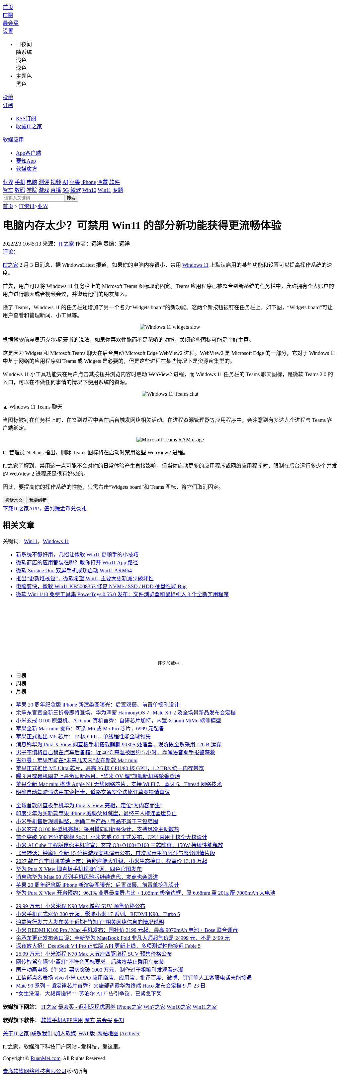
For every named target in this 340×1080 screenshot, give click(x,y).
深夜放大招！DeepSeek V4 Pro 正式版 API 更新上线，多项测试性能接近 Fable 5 (108, 946)
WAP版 (86, 1033)
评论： (11, 252)
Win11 (104, 190)
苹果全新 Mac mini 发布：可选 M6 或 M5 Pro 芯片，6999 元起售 (90, 728)
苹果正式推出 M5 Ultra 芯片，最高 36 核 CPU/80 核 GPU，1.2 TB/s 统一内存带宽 (110, 768)
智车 (8, 190)
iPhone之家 (129, 1007)
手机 (20, 182)
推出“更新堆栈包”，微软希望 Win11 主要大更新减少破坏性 (85, 578)
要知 (119, 1020)
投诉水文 (14, 500)
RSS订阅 (26, 118)
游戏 (44, 190)
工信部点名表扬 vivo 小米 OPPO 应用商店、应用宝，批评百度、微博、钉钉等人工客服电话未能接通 (134, 978)
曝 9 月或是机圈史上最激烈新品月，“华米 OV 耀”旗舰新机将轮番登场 (98, 776)
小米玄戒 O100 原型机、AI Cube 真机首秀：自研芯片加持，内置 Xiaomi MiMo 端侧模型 (118, 720)
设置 (8, 31)
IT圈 (8, 15)
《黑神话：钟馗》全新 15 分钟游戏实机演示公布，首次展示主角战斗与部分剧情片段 (115, 853)
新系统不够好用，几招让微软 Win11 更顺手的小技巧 (77, 554)
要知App (26, 161)
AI (65, 182)
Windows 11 (195, 265)
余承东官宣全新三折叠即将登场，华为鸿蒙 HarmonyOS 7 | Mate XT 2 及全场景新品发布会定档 (126, 712)
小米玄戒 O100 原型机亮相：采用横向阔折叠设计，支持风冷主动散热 (97, 829)
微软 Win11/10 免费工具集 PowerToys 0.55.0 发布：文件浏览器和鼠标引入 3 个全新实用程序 (122, 594)
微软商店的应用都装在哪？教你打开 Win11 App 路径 (77, 562)
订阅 (8, 105)
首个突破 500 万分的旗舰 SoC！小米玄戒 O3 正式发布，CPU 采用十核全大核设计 (111, 837)
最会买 (11, 23)
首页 (8, 7)
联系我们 (41, 1033)
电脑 (32, 182)
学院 (32, 190)
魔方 (89, 1020)
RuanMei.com (45, 1058)
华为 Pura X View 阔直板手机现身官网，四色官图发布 (79, 869)
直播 (55, 190)
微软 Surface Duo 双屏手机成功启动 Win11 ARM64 (74, 570)
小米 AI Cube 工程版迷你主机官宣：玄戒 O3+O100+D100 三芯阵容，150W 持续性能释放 (119, 845)
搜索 (71, 198)
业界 (8, 182)
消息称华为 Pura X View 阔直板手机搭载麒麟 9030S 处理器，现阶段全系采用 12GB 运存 (118, 744)
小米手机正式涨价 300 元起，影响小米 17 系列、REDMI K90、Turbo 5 (98, 914)
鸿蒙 (102, 182)
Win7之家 (154, 1007)
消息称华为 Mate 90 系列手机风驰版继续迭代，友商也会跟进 (87, 877)
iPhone (88, 182)
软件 (114, 182)
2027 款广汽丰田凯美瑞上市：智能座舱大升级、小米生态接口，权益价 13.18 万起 (111, 861)
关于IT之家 (16, 1033)
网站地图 (108, 1033)
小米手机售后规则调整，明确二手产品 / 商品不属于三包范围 (87, 821)
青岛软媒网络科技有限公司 (34, 1071)
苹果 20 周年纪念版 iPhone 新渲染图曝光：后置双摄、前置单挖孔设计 (97, 705)
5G (65, 190)
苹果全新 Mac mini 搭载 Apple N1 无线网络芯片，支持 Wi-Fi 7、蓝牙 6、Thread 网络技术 (119, 784)
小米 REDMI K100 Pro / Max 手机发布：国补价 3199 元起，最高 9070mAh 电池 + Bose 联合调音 (127, 930)
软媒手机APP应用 (62, 1020)
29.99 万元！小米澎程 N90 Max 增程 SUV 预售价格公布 (80, 906)
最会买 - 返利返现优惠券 (87, 1007)
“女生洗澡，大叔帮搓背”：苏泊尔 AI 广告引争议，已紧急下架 (89, 993)
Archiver (130, 1033)
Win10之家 (179, 1007)
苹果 (74, 182)
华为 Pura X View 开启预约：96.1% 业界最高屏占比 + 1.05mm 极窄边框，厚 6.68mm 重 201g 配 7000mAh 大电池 (145, 893)
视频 (55, 182)
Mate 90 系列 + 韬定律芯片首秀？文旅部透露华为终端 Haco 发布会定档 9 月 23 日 (111, 986)
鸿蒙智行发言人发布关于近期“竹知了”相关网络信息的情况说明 (90, 922)
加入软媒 (65, 1033)
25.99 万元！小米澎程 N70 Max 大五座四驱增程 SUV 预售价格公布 (94, 954)
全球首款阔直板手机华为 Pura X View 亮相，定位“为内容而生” (89, 805)
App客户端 (28, 153)
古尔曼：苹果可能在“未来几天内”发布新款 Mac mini (76, 760)
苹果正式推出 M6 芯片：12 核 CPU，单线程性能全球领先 (83, 736)
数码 (20, 190)
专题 (118, 190)
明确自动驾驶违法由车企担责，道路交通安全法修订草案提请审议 (93, 792)
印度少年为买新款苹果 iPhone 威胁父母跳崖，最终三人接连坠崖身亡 (96, 813)
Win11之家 (205, 1007)
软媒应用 (13, 139)
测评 (44, 182)
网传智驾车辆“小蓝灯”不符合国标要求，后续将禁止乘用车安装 (90, 962)
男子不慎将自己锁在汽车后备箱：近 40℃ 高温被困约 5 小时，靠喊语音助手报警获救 (115, 752)
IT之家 (66, 244)
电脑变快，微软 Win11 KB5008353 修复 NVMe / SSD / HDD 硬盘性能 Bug (101, 586)
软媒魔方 (26, 169)
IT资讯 (27, 206)
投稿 (8, 97)
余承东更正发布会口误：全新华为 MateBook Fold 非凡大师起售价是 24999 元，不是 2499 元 (123, 938)
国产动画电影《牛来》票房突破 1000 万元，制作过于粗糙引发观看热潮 (99, 970)
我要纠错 (37, 500)
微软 (75, 190)
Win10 (89, 190)
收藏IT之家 (29, 126)
